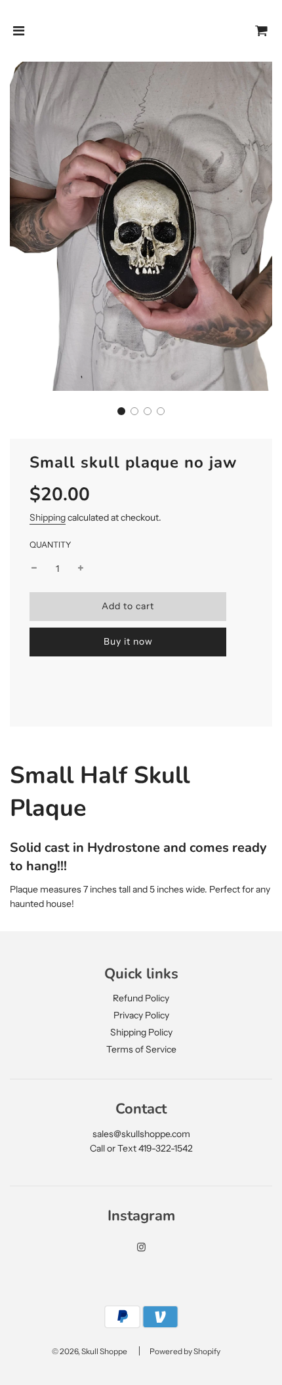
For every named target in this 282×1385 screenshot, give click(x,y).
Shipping (48, 517)
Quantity (50, 545)
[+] (80, 568)
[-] (34, 568)
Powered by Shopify (185, 1351)
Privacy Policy (141, 1015)
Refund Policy (141, 998)
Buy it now (128, 641)
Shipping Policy (141, 1032)
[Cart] (261, 31)
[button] (121, 411)
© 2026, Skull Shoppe (89, 1351)
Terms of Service (141, 1049)
